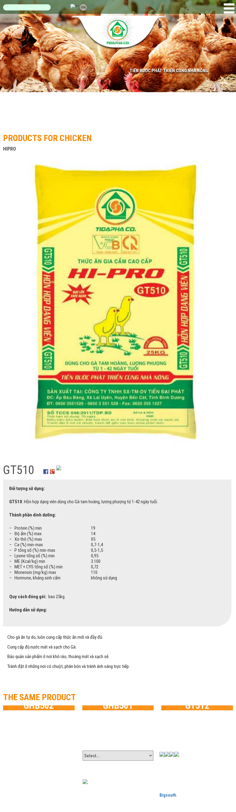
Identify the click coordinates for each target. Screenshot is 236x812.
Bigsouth (167, 795)
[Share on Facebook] (45, 467)
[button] (229, 8)
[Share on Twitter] (58, 467)
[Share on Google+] (52, 467)
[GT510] (117, 306)
